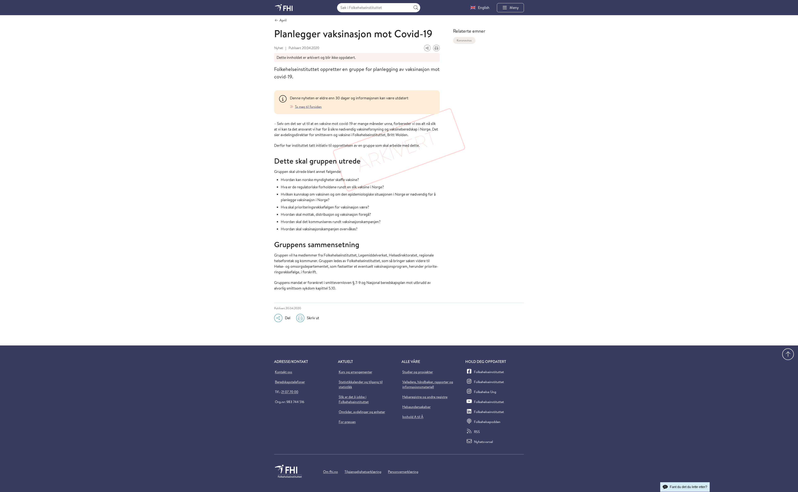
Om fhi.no (330, 471)
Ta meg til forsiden (308, 106)
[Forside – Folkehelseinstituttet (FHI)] (283, 7)
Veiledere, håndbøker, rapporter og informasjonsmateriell (427, 384)
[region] (362, 102)
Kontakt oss (283, 372)
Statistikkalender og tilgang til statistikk (361, 384)
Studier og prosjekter (417, 372)
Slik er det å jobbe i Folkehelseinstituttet (354, 399)
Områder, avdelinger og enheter (362, 411)
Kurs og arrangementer (355, 372)
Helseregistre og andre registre (424, 397)
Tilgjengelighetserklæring (363, 471)
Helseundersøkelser (416, 406)
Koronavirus (464, 40)
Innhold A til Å (412, 416)
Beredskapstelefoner (290, 382)
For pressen (347, 421)
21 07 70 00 (289, 392)
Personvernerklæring (403, 471)
